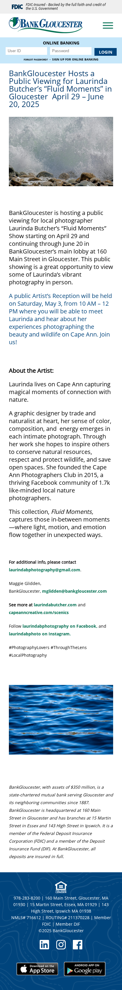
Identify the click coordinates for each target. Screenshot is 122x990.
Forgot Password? (36, 59)
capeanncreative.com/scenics (39, 612)
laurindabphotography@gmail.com (44, 570)
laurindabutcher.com (55, 605)
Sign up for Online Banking (75, 59)
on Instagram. (40, 634)
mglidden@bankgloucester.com (74, 591)
